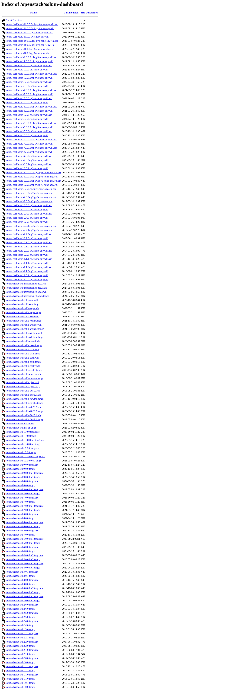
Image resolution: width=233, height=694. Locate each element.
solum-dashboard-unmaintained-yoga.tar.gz (27, 296)
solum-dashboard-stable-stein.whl (22, 357)
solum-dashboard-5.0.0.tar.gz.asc (22, 530)
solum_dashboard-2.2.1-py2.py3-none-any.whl (29, 230)
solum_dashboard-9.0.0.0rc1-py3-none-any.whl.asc (31, 57)
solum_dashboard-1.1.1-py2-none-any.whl (27, 263)
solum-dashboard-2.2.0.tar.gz (20, 645)
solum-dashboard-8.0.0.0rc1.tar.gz (23, 493)
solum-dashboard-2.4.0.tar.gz (20, 625)
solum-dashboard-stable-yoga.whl (22, 308)
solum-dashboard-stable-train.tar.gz (23, 353)
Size (83, 12)
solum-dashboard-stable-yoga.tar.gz (23, 312)
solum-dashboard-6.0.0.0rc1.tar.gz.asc (24, 522)
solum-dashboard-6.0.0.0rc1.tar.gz (23, 526)
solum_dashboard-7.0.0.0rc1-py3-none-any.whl (29, 94)
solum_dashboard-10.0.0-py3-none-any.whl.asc (29, 49)
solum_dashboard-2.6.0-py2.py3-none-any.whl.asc (31, 197)
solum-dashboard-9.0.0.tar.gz (20, 468)
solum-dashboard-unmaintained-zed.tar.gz (26, 287)
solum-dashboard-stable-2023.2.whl (23, 407)
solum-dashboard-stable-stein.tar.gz (23, 361)
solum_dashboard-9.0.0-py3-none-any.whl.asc (29, 65)
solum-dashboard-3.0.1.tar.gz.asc (22, 571)
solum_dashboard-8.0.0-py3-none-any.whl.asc (29, 82)
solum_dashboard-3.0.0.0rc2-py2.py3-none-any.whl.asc (33, 172)
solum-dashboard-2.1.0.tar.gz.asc (22, 650)
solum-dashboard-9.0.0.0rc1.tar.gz (23, 477)
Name (33, 12)
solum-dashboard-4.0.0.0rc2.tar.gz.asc (24, 555)
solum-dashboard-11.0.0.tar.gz (21, 436)
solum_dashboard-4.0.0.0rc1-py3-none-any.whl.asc (31, 147)
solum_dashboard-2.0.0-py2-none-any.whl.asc (29, 250)
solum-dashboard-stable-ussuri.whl (23, 341)
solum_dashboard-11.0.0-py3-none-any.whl (27, 36)
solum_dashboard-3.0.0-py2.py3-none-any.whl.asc (31, 189)
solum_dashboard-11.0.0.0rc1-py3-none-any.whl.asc (32, 24)
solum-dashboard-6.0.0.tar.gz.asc (22, 514)
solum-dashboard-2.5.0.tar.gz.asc (22, 613)
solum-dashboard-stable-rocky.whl (23, 366)
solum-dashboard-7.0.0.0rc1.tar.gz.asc (24, 506)
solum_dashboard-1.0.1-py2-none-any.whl (27, 275)
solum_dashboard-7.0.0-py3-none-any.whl (27, 102)
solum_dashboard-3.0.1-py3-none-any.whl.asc (29, 164)
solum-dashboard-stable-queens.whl (23, 374)
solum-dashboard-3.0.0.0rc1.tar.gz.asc (24, 596)
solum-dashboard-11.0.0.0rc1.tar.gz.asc (25, 440)
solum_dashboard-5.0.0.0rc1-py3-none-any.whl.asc (31, 123)
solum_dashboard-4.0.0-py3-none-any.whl (27, 160)
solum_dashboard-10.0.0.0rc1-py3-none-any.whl (30, 45)
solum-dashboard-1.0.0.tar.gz (20, 687)
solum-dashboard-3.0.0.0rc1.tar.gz (23, 600)
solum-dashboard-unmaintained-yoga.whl (26, 291)
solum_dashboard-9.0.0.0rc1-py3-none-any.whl (29, 61)
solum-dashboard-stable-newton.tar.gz (24, 398)
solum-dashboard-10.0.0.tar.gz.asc (23, 448)
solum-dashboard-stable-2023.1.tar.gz (24, 419)
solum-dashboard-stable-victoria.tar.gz (24, 337)
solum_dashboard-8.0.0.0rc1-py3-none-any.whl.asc (31, 73)
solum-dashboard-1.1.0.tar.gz (20, 678)
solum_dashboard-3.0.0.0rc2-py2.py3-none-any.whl (32, 176)
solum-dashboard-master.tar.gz (21, 427)
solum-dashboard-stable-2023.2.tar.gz (24, 411)
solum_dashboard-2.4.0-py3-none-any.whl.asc (29, 213)
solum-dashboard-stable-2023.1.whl (23, 415)
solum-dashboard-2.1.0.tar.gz (20, 654)
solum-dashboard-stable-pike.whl (22, 382)
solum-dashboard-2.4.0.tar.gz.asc (22, 621)
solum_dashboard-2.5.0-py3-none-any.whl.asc (29, 205)
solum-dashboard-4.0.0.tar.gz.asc (22, 547)
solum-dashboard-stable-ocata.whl (23, 390)
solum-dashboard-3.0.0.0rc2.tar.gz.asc (24, 588)
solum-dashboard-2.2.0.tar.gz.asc (22, 641)
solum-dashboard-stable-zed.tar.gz (22, 304)
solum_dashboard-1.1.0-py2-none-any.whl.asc (29, 267)
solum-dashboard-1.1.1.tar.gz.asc (22, 666)
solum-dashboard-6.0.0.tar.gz (20, 518)
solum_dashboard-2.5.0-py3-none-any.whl (27, 209)
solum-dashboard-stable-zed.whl (22, 300)
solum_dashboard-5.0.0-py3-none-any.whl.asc (29, 131)
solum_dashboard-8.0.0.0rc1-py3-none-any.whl (29, 77)
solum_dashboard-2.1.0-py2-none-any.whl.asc (29, 242)
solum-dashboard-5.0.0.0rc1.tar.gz (23, 543)
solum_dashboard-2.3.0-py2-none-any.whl (27, 222)
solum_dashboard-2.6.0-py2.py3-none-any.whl (29, 201)
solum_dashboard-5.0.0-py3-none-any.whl (27, 135)
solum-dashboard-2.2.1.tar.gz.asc (22, 633)
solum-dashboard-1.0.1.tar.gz (20, 682)
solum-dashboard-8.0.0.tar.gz (20, 485)
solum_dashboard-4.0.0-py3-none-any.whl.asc (29, 156)
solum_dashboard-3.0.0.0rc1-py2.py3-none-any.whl (32, 184)
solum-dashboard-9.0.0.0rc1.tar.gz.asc (24, 473)
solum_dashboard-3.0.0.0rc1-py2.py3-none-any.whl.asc (33, 180)
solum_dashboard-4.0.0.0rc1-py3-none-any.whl (29, 152)
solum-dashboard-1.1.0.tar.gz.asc (22, 674)
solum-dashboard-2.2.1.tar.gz (20, 637)
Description (92, 12)
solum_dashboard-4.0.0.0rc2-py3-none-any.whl (29, 143)
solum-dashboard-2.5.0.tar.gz (20, 617)
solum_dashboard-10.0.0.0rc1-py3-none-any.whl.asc (32, 40)
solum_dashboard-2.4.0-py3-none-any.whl (27, 217)
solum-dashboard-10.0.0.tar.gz (21, 452)
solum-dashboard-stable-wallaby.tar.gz (25, 329)
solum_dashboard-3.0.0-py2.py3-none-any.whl (29, 193)
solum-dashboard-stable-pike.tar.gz (23, 386)
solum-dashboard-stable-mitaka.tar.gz (24, 403)
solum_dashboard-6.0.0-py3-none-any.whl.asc (29, 115)
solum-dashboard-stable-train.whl (22, 349)
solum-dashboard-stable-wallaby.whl (24, 324)
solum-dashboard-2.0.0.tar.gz (20, 662)
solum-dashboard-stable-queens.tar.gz (24, 378)
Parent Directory (14, 20)
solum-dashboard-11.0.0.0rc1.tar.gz (23, 444)
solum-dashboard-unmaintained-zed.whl (26, 283)
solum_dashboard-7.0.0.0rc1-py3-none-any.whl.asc (31, 90)
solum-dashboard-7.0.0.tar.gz (20, 501)
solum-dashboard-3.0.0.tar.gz (20, 584)
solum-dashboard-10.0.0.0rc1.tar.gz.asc (25, 456)
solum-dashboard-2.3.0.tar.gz (20, 629)
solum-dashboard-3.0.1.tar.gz (20, 575)
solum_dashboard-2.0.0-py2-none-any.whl (27, 254)
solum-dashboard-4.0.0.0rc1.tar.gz (23, 567)
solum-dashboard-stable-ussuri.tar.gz (24, 345)
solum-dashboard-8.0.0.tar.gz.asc (22, 481)
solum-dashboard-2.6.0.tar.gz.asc (22, 604)
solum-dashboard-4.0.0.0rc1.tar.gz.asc (24, 563)
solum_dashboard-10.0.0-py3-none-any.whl (27, 53)
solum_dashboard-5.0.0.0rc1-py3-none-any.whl (29, 127)
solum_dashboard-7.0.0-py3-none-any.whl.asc (29, 98)
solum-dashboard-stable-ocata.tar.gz (23, 394)
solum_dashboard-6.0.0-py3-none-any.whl (27, 119)
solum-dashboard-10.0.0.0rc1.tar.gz (23, 460)
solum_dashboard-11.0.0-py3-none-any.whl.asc (29, 32)
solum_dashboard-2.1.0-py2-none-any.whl (27, 246)
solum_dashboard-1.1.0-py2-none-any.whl (27, 271)
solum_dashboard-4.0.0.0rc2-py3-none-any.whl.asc (31, 139)
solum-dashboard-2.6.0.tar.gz (20, 608)
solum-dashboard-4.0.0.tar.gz (20, 551)
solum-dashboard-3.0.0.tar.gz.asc (22, 580)
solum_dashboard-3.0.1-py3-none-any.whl (27, 168)
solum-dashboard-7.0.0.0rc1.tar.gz (23, 510)
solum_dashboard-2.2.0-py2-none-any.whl (27, 238)
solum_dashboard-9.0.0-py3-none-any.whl (27, 69)
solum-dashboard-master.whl (20, 423)
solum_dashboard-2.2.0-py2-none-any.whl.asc (29, 234)
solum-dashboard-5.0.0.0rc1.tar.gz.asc (24, 538)
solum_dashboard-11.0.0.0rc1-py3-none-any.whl (30, 28)
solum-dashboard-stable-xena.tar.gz (23, 320)
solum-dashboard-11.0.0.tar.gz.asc (22, 431)
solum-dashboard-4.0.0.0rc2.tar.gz (23, 559)
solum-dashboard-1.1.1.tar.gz (20, 670)
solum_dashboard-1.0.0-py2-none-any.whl (27, 279)
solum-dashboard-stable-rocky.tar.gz (24, 370)
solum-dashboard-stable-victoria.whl (24, 333)
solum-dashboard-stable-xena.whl (22, 316)
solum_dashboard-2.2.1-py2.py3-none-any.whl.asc (31, 226)
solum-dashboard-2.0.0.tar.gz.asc (22, 658)
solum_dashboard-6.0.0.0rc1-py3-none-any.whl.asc (31, 106)
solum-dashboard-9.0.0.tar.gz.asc (22, 464)
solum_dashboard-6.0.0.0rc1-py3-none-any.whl (29, 110)
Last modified (71, 12)
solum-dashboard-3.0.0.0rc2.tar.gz (23, 592)
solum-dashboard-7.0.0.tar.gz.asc (22, 497)
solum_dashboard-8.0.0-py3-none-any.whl (27, 86)
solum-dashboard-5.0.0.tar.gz (20, 534)
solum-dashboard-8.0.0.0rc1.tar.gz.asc (24, 489)
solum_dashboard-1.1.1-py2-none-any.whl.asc (29, 259)
